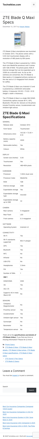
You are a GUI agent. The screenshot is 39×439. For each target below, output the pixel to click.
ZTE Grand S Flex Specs (14, 359)
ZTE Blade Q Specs (12, 361)
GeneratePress (31, 436)
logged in (15, 375)
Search (5, 386)
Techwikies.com (12, 4)
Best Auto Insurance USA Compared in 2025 (19, 423)
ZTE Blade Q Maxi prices (17, 350)
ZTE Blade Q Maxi (11, 347)
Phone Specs (10, 345)
